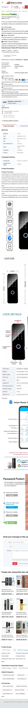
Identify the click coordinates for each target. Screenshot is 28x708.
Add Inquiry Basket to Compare (10, 120)
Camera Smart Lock (20, 658)
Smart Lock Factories (8, 686)
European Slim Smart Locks (8, 658)
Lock (20, 11)
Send (15, 563)
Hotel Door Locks (6, 653)
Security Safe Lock (7, 690)
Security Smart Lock (7, 693)
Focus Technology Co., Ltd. (19, 702)
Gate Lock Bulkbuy (20, 693)
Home (3, 11)
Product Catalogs (23, 650)
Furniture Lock (20, 675)
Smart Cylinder (5, 656)
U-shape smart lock (20, 656)
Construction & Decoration (11, 11)
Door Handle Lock (22, 678)
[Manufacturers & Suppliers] (14, 2)
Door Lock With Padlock (8, 678)
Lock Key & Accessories (8, 675)
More (3, 696)
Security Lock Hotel (19, 690)
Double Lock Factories (21, 686)
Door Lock (24, 11)
